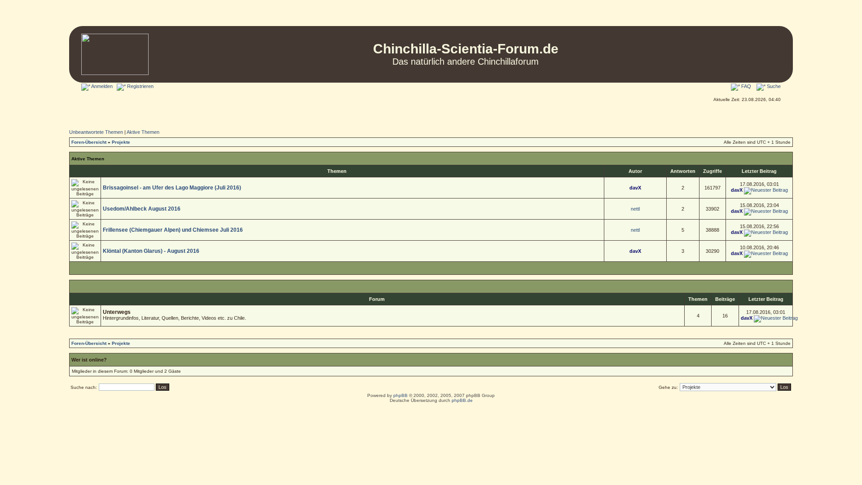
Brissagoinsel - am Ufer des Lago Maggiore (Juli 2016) (172, 188)
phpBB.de (462, 400)
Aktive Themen (143, 132)
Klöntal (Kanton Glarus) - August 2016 (151, 251)
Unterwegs (117, 312)
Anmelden (101, 86)
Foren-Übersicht (88, 142)
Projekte (121, 142)
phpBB (400, 395)
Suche (773, 86)
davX (635, 187)
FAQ (745, 86)
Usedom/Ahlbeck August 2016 (141, 209)
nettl (635, 209)
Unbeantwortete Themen (96, 132)
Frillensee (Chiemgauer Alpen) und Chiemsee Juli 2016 (173, 230)
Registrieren (140, 86)
